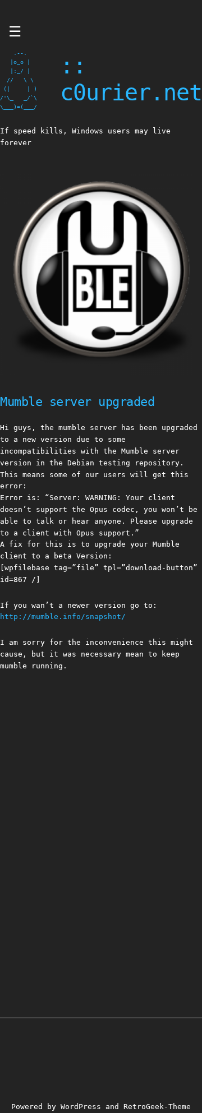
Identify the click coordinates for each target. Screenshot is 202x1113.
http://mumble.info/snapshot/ (63, 616)
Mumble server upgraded (77, 402)
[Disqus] (101, 826)
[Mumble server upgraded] (101, 372)
